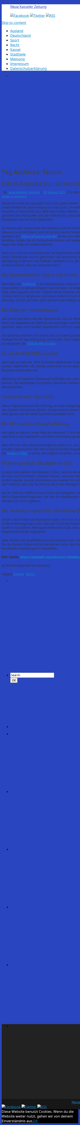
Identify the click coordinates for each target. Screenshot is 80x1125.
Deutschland (20, 35)
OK (35, 1121)
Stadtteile (18, 54)
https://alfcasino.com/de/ (39, 236)
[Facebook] (19, 15)
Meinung (17, 59)
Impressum (19, 63)
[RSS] (50, 15)
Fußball (18, 574)
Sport (14, 40)
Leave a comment (14, 196)
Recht (14, 45)
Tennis (30, 574)
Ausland (16, 30)
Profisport (29, 284)
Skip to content (14, 22)
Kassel (15, 49)
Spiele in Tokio (17, 453)
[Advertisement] (40, 122)
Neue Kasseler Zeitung (28, 6)
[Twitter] (37, 15)
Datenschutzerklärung (28, 68)
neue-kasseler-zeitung (24, 192)
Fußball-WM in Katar (41, 343)
